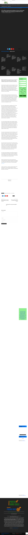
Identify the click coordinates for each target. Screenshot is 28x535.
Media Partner (9, 6)
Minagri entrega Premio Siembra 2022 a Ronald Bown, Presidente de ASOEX (5, 200)
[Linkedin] (23, 0)
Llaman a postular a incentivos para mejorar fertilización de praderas (14, 200)
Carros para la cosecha (22, 311)
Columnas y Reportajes (8, 4)
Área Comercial (18, 4)
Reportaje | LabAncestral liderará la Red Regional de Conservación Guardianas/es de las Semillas (14, 58)
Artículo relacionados (5, 51)
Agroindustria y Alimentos (13, 56)
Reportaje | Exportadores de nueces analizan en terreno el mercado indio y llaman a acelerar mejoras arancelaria (14, 70)
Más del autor (12, 51)
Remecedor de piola (22, 317)
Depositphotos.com (24, 495)
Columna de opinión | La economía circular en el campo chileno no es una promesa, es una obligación (3, 68)
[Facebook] (21, 0)
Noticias (23, 56)
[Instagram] (22, 0)
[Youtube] (26, 0)
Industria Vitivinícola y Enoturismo (24, 67)
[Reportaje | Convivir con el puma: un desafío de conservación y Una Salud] (9, 53)
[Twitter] (25, 0)
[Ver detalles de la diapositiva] (9, 186)
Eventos (15, 4)
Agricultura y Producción (13, 67)
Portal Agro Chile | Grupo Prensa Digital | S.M (6, 12)
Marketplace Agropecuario (4, 6)
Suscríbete (12, 4)
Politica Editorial (6, 533)
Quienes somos (13, 0)
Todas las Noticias (3, 4)
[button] (26, 5)
